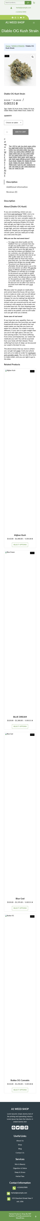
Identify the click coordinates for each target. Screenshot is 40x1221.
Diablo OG (20, 161)
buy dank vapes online (28, 146)
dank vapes (21, 157)
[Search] (28, 2)
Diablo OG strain (18, 163)
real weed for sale (18, 166)
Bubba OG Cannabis (20, 1080)
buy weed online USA (19, 155)
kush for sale (21, 165)
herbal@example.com (23, 8)
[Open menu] (33, 22)
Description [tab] (11, 182)
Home (8, 46)
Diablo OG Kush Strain (14, 94)
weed (18, 351)
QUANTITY (8, 116)
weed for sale (19, 168)
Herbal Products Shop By (18, 1214)
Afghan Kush (20, 535)
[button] (33, 57)
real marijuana (16, 214)
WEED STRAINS (18, 46)
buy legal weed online (16, 148)
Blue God (20, 899)
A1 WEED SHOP (15, 22)
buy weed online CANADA (22, 152)
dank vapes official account (21, 159)
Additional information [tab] (17, 187)
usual (31, 284)
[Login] (11, 8)
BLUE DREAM (20, 717)
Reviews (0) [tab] (11, 192)
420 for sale (16, 146)
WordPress (20, 1218)
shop (13, 242)
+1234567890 (20, 12)
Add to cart (20, 132)
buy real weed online (20, 150)
